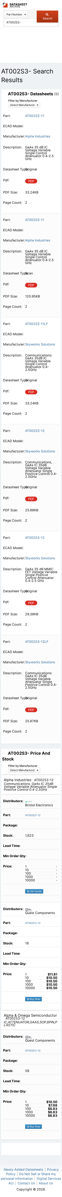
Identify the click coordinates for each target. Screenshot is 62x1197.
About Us (46, 1183)
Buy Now (34, 999)
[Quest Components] (30, 909)
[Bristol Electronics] (30, 801)
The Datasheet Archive (15, 5)
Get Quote (35, 891)
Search (47, 18)
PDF (31, 181)
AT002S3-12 (32, 815)
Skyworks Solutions (40, 344)
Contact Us (26, 1183)
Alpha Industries (37, 136)
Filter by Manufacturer (22, 100)
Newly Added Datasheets (23, 1170)
